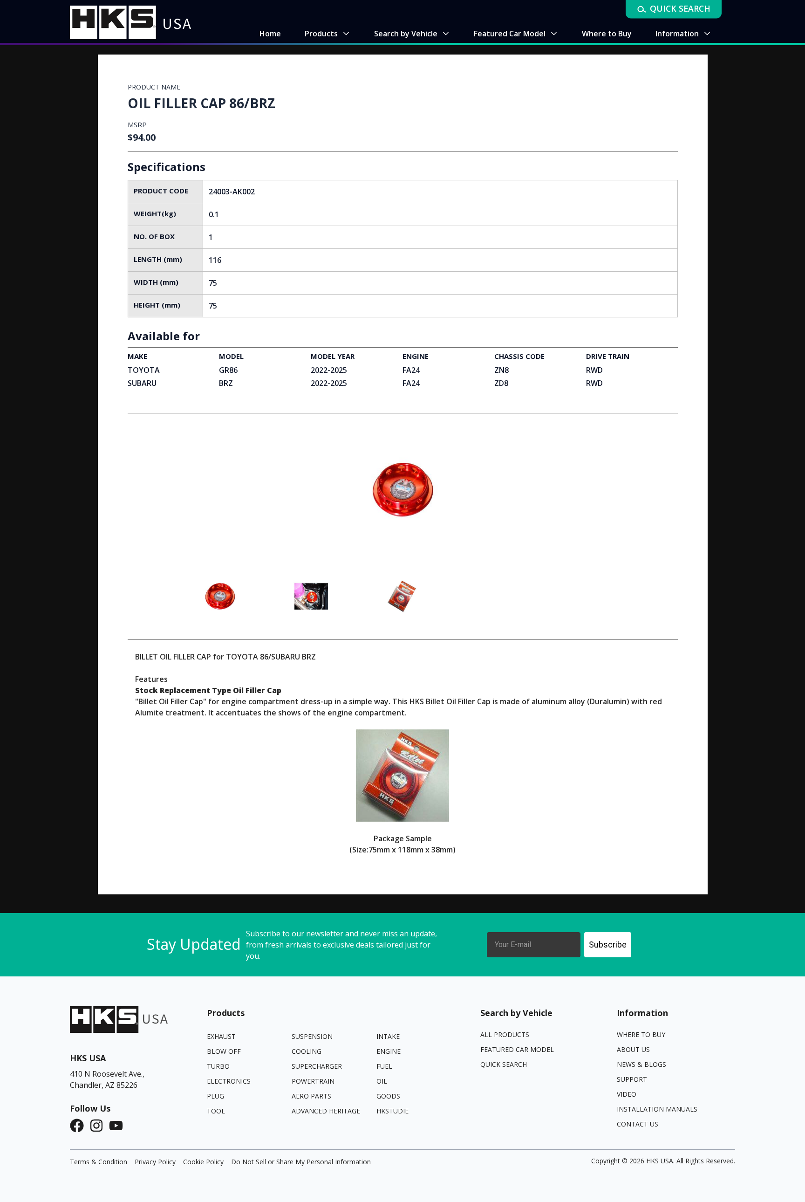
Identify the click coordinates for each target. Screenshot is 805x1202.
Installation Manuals (657, 1109)
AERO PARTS (311, 1096)
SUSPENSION (312, 1036)
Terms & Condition (98, 1161)
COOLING (306, 1051)
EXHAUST (221, 1036)
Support (632, 1079)
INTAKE (388, 1036)
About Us (633, 1049)
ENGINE (388, 1051)
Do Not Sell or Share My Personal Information (301, 1161)
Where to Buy (641, 1034)
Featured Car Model (517, 1049)
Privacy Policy (155, 1161)
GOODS (388, 1096)
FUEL (384, 1066)
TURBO (218, 1066)
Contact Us (637, 1124)
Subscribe (608, 944)
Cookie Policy (203, 1161)
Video (626, 1094)
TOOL (216, 1110)
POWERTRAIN (313, 1081)
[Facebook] (79, 1126)
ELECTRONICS (229, 1081)
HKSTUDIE (392, 1110)
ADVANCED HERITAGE (326, 1110)
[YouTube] (119, 1126)
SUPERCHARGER (317, 1066)
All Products (504, 1034)
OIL (381, 1081)
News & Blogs (641, 1064)
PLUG (215, 1096)
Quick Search (503, 1064)
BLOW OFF (224, 1051)
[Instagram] (99, 1126)
